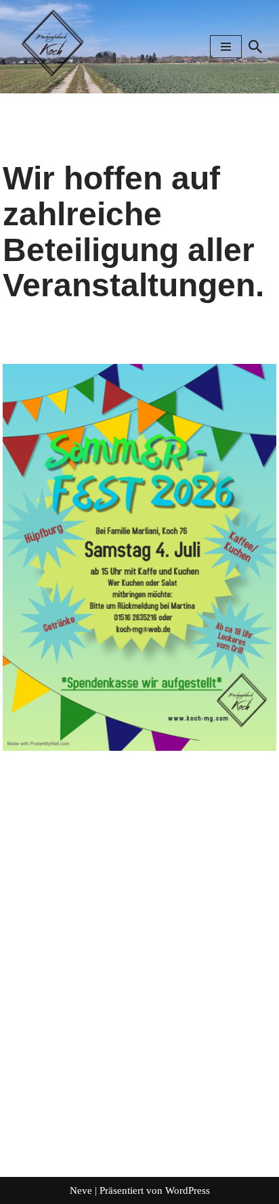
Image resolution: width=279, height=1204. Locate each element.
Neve (81, 1190)
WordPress (187, 1190)
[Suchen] (255, 46)
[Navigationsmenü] (226, 46)
